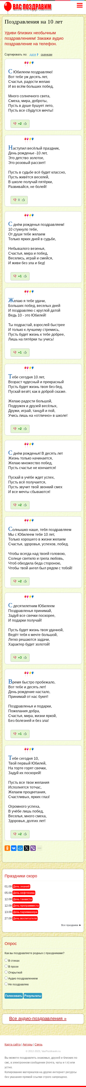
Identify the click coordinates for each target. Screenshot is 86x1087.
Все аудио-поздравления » (38, 1018)
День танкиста (22, 899)
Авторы (28, 1044)
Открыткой (15, 972)
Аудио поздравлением (23, 978)
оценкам (46, 54)
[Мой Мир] (20, 848)
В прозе (13, 966)
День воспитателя (25, 918)
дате (33, 54)
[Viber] (33, 848)
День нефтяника (24, 892)
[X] (26, 848)
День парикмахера (25, 912)
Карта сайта (13, 1044)
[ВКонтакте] (14, 848)
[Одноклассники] (7, 848)
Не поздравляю (18, 984)
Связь (38, 1044)
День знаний (21, 886)
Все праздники (69, 925)
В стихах (13, 960)
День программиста (26, 905)
